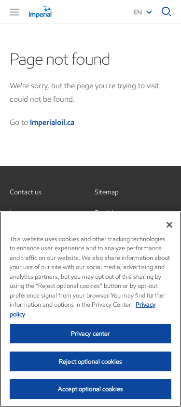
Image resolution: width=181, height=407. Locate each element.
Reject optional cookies (90, 361)
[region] (90, 309)
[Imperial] (53, 11)
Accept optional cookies (90, 389)
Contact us (26, 192)
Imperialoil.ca (52, 122)
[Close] (169, 224)
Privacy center (91, 333)
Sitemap (107, 192)
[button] (14, 12)
